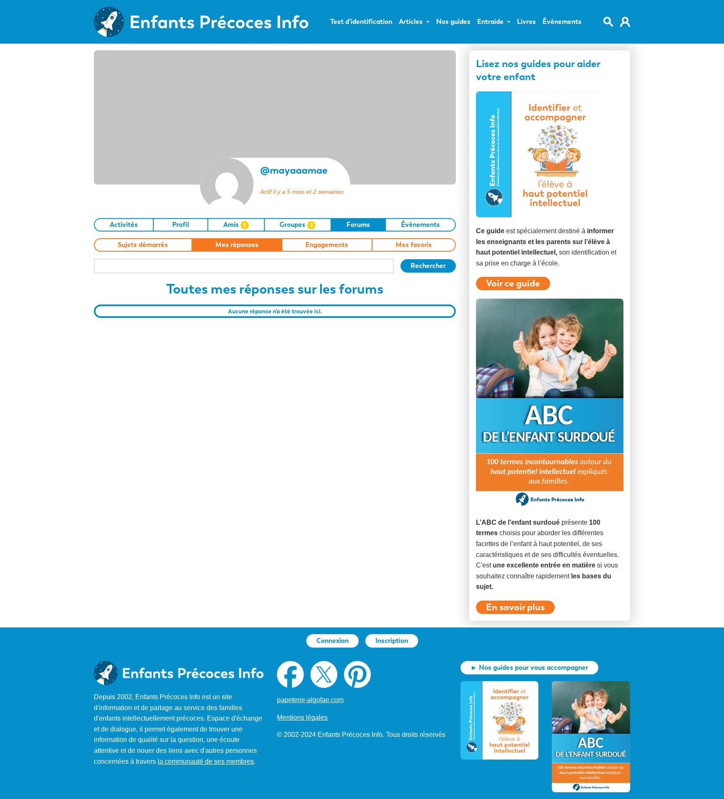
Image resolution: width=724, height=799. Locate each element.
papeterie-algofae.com (310, 699)
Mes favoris (414, 244)
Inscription (391, 640)
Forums (358, 224)
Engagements (326, 244)
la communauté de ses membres (206, 761)
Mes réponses (237, 244)
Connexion (332, 640)
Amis (234, 224)
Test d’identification (361, 21)
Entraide (490, 21)
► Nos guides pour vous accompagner (529, 667)
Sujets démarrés (143, 244)
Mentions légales (302, 717)
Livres (526, 21)
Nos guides (453, 21)
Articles (411, 21)
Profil (180, 224)
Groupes (296, 224)
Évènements (562, 21)
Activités (124, 224)
